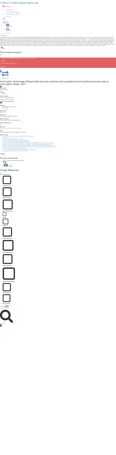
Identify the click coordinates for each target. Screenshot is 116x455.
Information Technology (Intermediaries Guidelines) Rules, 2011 (16, 141)
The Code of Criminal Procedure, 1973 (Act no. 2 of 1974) (15, 151)
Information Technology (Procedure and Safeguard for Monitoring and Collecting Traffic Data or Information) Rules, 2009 (28, 143)
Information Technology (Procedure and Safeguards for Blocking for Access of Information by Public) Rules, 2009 (27, 144)
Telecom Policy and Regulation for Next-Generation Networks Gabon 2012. (20, 149)
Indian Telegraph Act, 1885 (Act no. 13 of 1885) (13, 138)
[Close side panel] (0, 69)
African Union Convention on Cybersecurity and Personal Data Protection (18, 136)
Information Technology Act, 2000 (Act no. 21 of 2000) (14, 148)
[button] (1, 72)
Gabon (5, 137)
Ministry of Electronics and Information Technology (10, 128)
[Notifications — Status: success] (4, 19)
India (5, 93)
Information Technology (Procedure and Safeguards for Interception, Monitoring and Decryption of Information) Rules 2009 (29, 145)
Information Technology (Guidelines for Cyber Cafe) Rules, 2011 (16, 140)
